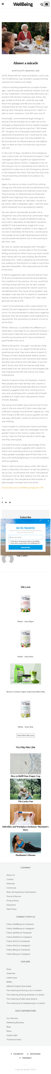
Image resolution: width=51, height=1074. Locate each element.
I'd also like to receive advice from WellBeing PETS (25, 543)
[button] (26, 528)
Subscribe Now (25, 547)
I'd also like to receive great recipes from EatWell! (24, 541)
